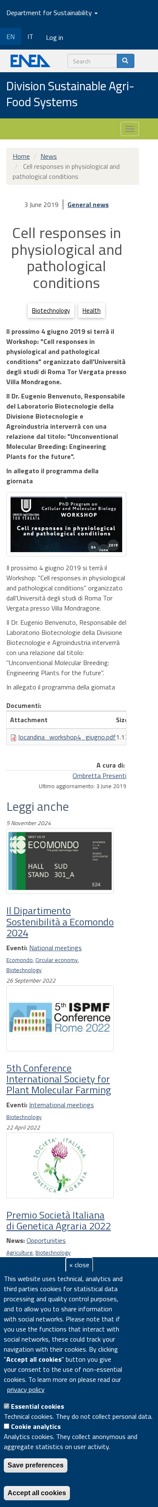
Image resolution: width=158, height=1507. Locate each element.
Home (21, 156)
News (48, 156)
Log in (54, 37)
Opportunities (46, 1240)
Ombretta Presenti (99, 776)
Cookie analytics (36, 1426)
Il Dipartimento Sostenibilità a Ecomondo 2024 (60, 921)
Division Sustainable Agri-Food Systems (70, 94)
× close (79, 1265)
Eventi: (16, 948)
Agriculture (19, 1252)
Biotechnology (51, 310)
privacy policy (26, 1389)
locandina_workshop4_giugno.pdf (67, 737)
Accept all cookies (37, 1493)
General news (88, 204)
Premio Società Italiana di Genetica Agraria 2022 (58, 1220)
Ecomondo (19, 960)
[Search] (125, 61)
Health (92, 310)
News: (15, 1240)
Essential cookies (37, 1406)
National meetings (55, 948)
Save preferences (36, 1465)
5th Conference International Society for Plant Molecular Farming (58, 1079)
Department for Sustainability (50, 13)
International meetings (61, 1105)
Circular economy (56, 960)
